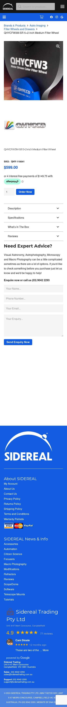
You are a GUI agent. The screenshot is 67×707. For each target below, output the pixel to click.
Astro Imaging (38, 25)
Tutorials (9, 599)
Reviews (9, 579)
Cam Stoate (22, 640)
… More (44, 650)
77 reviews (46, 633)
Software (9, 589)
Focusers (9, 559)
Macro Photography (15, 564)
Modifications (11, 569)
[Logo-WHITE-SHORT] (8, 7)
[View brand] (25, 145)
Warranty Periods (14, 519)
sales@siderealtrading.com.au (18, 674)
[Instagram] (56, 17)
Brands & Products (15, 25)
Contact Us (10, 494)
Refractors (10, 574)
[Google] (61, 17)
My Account (10, 483)
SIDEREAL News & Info (26, 539)
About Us (9, 488)
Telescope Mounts (14, 594)
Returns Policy (12, 504)
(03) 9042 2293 (18, 671)
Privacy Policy (12, 499)
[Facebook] (51, 17)
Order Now (25, 192)
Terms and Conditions (16, 514)
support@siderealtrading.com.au (19, 681)
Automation (10, 549)
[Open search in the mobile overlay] (35, 6)
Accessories (11, 544)
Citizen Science (13, 554)
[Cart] (41, 17)
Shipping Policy (13, 509)
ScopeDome (11, 584)
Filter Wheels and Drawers (19, 29)
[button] (62, 6)
